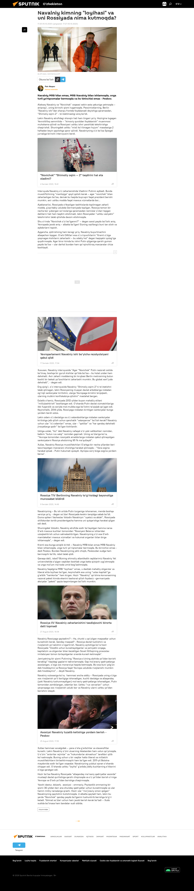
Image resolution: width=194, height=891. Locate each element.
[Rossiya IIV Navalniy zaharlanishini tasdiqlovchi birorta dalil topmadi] (77, 602)
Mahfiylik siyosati (89, 860)
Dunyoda (79, 836)
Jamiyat (100, 836)
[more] (112, 183)
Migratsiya (111, 836)
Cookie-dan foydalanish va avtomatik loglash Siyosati (122, 860)
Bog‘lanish (17, 860)
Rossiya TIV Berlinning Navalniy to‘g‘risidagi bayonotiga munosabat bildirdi (76, 497)
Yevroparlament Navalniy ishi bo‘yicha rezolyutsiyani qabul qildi (74, 355)
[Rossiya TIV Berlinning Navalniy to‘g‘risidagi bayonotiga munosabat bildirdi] (77, 475)
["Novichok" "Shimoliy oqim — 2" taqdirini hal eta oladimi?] (77, 155)
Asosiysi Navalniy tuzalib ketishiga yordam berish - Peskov (73, 733)
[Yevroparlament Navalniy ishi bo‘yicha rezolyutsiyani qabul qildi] (77, 334)
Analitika (162, 836)
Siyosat (68, 836)
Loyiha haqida (30, 860)
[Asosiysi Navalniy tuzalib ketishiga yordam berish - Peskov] (77, 712)
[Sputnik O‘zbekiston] (27, 7)
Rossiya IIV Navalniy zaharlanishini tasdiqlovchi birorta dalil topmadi (76, 624)
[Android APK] (172, 870)
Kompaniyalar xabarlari (69, 860)
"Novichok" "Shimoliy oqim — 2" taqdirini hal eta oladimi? (71, 176)
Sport (135, 836)
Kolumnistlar (43, 809)
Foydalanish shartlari (48, 860)
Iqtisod (90, 836)
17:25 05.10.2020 (45, 24)
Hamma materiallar (51, 89)
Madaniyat (125, 836)
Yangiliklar (56, 836)
